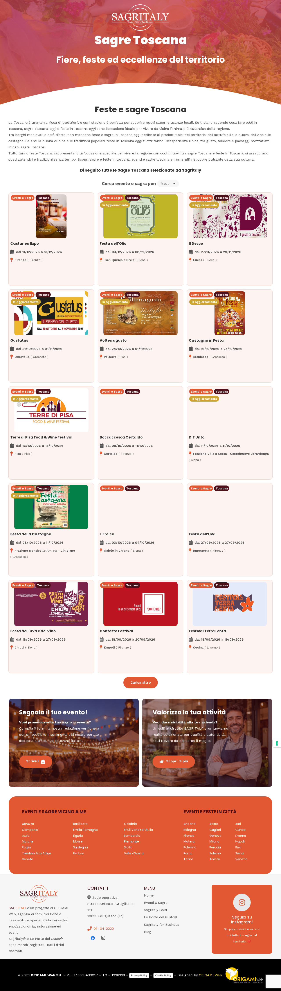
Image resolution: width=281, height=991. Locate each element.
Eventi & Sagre (156, 903)
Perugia (215, 847)
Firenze (189, 835)
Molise (78, 841)
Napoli (240, 841)
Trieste (214, 859)
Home (149, 895)
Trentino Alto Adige (36, 853)
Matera (189, 841)
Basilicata (80, 824)
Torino (188, 859)
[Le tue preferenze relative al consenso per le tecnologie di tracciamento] (277, 743)
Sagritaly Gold (155, 910)
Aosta (213, 824)
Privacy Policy (139, 975)
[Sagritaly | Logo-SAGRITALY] (140, 17)
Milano (214, 841)
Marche (28, 841)
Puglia (26, 847)
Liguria (78, 835)
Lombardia (132, 835)
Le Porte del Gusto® (160, 917)
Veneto (27, 859)
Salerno (215, 853)
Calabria (130, 824)
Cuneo (240, 830)
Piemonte (131, 841)
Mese (165, 183)
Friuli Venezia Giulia (138, 830)
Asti (238, 824)
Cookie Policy (163, 975)
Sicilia (128, 847)
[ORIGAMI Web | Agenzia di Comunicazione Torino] (244, 975)
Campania (30, 830)
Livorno (240, 835)
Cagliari (215, 830)
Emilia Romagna (85, 830)
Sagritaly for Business (161, 925)
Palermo (190, 847)
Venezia (241, 859)
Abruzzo (28, 824)
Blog (147, 932)
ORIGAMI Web (210, 975)
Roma (188, 853)
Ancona (189, 824)
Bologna (190, 830)
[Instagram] (103, 938)
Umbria (78, 853)
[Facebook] (92, 938)
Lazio (25, 835)
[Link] (51, 229)
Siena (239, 853)
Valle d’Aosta (134, 853)
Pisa (238, 847)
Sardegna (80, 847)
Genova (215, 835)
